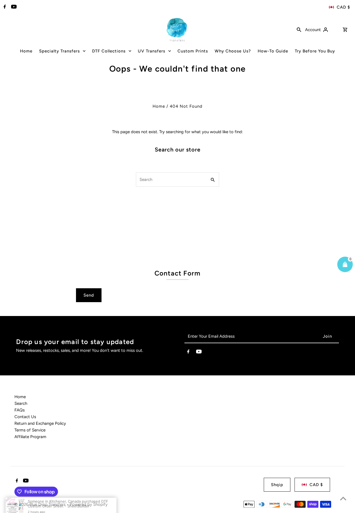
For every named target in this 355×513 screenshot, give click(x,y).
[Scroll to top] (343, 498)
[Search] (299, 29)
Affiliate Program (30, 436)
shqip (277, 484)
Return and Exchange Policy (40, 423)
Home (159, 106)
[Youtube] (13, 7)
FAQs (19, 410)
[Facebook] (4, 7)
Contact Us (25, 416)
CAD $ (343, 7)
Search (20, 403)
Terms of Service (29, 430)
